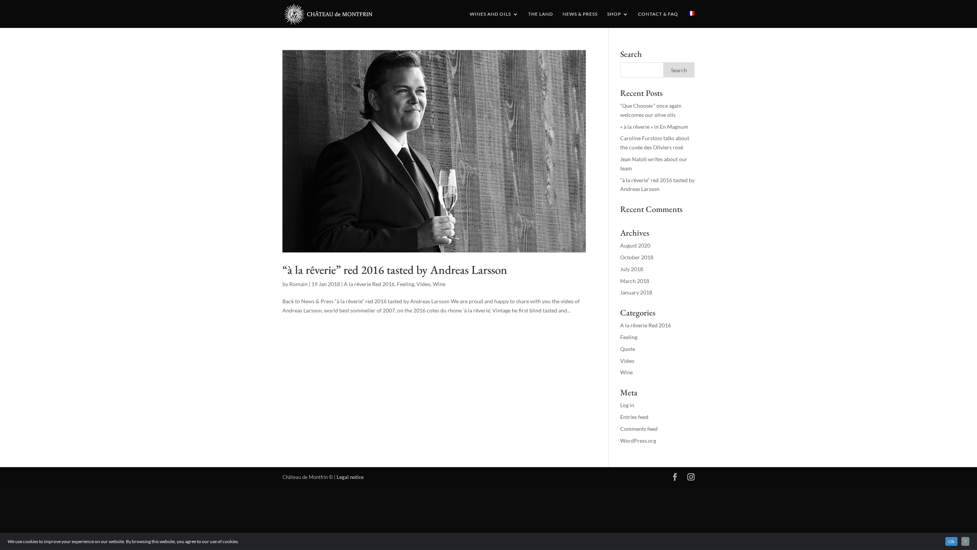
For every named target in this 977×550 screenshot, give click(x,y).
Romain (298, 284)
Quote (627, 349)
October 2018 (636, 257)
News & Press (580, 14)
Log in (627, 405)
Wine (439, 284)
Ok (951, 541)
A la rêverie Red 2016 (369, 284)
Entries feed (634, 417)
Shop (614, 14)
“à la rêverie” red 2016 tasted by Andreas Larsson (394, 269)
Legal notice (350, 477)
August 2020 (635, 245)
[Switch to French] (691, 19)
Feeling (405, 284)
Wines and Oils (490, 14)
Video (423, 284)
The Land (540, 14)
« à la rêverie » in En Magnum (654, 126)
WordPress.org (638, 440)
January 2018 (636, 292)
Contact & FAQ (658, 14)
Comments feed (639, 428)
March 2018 (634, 281)
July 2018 (631, 269)
